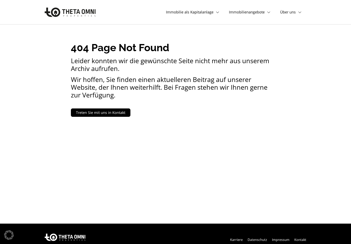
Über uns (288, 12)
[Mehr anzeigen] (218, 12)
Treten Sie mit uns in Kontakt (100, 112)
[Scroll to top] (341, 234)
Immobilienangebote (247, 12)
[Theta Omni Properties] (70, 12)
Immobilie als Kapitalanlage (189, 12)
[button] (9, 235)
